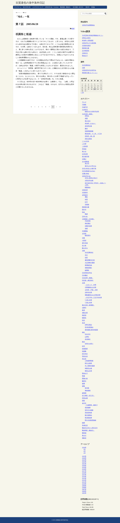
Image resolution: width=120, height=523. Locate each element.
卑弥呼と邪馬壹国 (87, 40)
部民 (83, 400)
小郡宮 (84, 240)
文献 (83, 250)
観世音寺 (87, 235)
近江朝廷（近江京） (78, 7)
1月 (84, 453)
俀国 (86, 118)
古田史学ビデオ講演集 (89, 43)
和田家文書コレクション (90, 73)
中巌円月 (85, 107)
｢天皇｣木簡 (88, 302)
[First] (31, 106)
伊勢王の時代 (86, 38)
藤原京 (84, 381)
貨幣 (83, 386)
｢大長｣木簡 (88, 300)
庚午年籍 (85, 243)
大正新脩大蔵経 (90, 262)
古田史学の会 (86, 176)
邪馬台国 (85, 398)
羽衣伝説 (85, 356)
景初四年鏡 (88, 412)
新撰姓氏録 (88, 265)
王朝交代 (85, 53)
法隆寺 (84, 307)
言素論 (93, 7)
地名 (83, 212)
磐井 (86, 128)
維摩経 (87, 270)
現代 (83, 320)
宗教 (83, 238)
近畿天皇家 (88, 226)
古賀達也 (85, 192)
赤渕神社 (87, 339)
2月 (84, 451)
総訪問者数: (86, 509)
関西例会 (87, 187)
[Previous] (35, 106)
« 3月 (82, 92)
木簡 (83, 283)
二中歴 (84, 144)
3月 (84, 449)
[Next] (56, 106)
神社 (83, 332)
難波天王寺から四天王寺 (90, 428)
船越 (73, 28)
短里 (86, 199)
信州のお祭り (89, 343)
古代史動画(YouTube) (88, 171)
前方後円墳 (85, 156)
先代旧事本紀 (86, 65)
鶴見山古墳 (88, 371)
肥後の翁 (85, 378)
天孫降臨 (85, 231)
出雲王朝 (85, 154)
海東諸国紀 (88, 267)
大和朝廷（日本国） (88, 219)
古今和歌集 (85, 161)
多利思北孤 (88, 126)
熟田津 (84, 315)
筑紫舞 (84, 351)
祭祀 (83, 342)
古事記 (84, 159)
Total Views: (85, 507)
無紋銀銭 (87, 390)
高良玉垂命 (88, 138)
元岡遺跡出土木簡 (90, 287)
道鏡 (86, 228)
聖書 (83, 376)
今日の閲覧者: (86, 504)
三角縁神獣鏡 (89, 360)
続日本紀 (85, 354)
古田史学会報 (89, 180)
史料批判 (85, 195)
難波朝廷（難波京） (65, 7)
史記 (86, 255)
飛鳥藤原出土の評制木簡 (92, 295)
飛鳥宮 (84, 438)
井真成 (84, 149)
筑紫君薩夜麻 (89, 131)
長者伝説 (85, 425)
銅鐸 (83, 423)
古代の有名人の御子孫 (89, 168)
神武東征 (87, 223)
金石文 (84, 403)
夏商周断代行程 (90, 260)
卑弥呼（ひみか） (90, 123)
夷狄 (86, 197)
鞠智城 (84, 433)
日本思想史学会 (87, 273)
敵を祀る (85, 248)
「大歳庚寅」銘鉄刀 (91, 405)
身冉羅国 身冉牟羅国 (91, 330)
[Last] (60, 106)
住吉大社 (87, 334)
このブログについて (37, 7)
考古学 (84, 359)
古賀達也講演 (86, 45)
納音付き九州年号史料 (92, 111)
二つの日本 (85, 141)
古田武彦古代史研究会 (89, 70)
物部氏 (84, 318)
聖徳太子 (85, 55)
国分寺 (87, 7)
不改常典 (87, 221)
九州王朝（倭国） (87, 114)
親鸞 (83, 383)
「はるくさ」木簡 (90, 285)
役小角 (84, 245)
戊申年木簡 (88, 292)
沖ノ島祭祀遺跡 (90, 366)
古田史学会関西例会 (88, 25)
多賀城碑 (87, 407)
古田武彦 (85, 190)
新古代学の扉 (26, 7)
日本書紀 (85, 275)
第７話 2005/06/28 (27, 24)
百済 (83, 323)
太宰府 (84, 233)
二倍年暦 (85, 146)
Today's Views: (86, 502)
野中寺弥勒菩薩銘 (90, 420)
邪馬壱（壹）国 (90, 136)
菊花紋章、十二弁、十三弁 (93, 133)
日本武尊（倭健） (87, 278)
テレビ (84, 102)
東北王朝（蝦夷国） (88, 305)
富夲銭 (87, 388)
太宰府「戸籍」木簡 (91, 290)
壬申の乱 (85, 216)
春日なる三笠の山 (90, 166)
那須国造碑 (88, 417)
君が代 (87, 163)
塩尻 (86, 257)
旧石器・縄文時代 (87, 280)
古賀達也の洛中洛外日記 (30, 2)
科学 (83, 346)
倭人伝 (84, 151)
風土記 (84, 435)
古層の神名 (85, 173)
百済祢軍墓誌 (89, 327)
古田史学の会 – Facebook (51, 7)
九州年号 (85, 109)
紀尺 (86, 202)
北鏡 (83, 67)
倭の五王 (87, 121)
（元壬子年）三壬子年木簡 (93, 297)
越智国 (84, 393)
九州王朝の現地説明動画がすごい (92, 35)
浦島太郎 (85, 312)
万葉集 (84, 104)
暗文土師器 (88, 363)
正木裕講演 (85, 50)
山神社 (87, 336)
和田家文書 (85, 48)
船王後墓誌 (88, 415)
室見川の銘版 (89, 410)
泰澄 (83, 310)
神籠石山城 (88, 368)
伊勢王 (87, 116)
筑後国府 (85, 348)
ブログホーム (17, 7)
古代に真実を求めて (91, 178)
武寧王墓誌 (88, 324)
